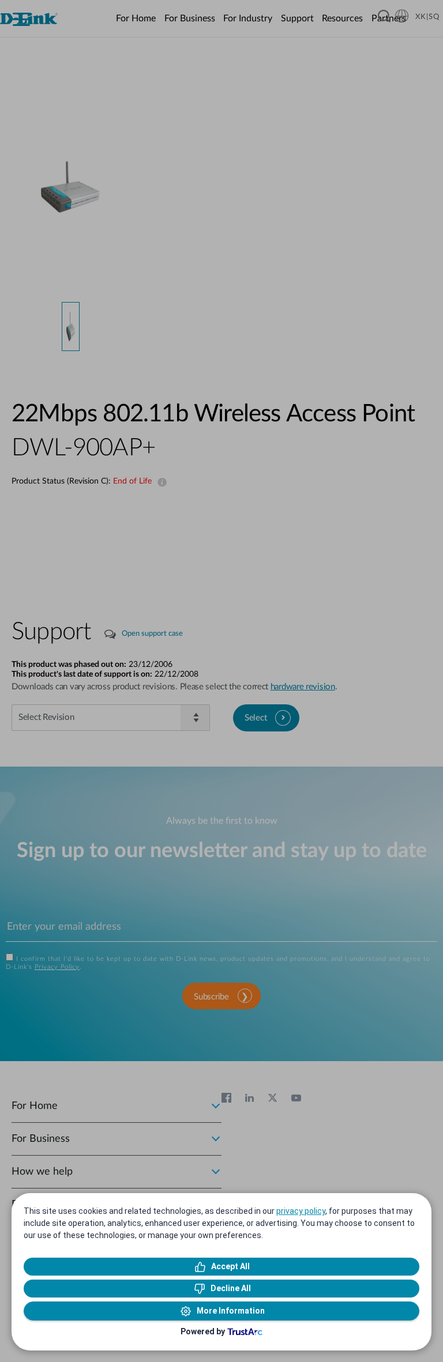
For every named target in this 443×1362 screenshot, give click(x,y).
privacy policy (300, 1211)
